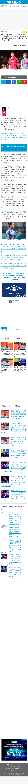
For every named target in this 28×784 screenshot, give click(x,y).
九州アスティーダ (18, 329)
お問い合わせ (14, 770)
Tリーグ (4, 329)
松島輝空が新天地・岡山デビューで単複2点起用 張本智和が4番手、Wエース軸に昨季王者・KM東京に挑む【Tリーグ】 (19, 441)
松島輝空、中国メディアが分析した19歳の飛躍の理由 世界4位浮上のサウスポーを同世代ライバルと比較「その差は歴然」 (15, 559)
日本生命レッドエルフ (7, 332)
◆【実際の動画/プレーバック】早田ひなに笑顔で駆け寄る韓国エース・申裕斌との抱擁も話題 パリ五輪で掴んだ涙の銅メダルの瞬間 (14, 257)
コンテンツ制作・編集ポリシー (16, 764)
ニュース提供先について (11, 766)
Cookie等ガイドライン (19, 768)
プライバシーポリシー (8, 768)
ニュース (4, 327)
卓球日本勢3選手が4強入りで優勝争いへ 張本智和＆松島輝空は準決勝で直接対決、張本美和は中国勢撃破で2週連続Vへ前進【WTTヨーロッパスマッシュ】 (15, 572)
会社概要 (7, 764)
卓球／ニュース (8, 406)
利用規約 (20, 766)
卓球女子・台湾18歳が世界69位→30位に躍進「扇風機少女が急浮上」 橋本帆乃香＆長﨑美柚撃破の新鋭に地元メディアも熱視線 (19, 453)
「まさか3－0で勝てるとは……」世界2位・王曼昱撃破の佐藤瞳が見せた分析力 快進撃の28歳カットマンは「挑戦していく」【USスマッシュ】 (15, 545)
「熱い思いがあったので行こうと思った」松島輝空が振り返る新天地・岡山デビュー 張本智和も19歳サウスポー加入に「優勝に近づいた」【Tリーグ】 (15, 518)
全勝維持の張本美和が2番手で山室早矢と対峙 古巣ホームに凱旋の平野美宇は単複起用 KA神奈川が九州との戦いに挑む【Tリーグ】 (18, 414)
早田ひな (8, 171)
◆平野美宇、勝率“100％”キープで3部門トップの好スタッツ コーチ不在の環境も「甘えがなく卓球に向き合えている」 (13, 266)
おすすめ (10, 329)
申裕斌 (21, 332)
